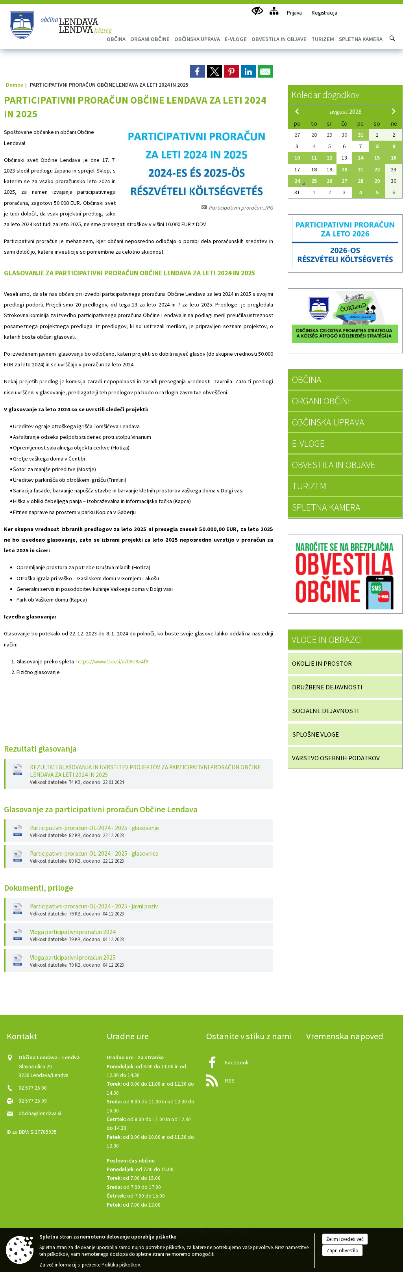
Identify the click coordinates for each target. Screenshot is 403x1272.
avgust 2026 (346, 111)
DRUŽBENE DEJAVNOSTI (327, 687)
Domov (14, 84)
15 (377, 157)
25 (314, 180)
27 (344, 180)
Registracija (324, 12)
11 (314, 157)
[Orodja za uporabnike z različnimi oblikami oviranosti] (257, 10)
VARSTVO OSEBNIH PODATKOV (336, 758)
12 (329, 157)
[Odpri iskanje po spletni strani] (392, 38)
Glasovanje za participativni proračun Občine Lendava (101, 809)
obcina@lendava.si (39, 1113)
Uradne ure (128, 1036)
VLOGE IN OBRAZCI (327, 639)
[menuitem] (150, 39)
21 (360, 169)
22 (377, 169)
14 (360, 157)
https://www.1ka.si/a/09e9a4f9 (112, 661)
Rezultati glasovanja (40, 749)
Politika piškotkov (121, 1264)
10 (297, 157)
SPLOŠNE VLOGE (315, 734)
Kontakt (22, 1036)
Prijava (294, 12)
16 (393, 157)
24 (297, 180)
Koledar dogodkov (325, 95)
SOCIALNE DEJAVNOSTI (325, 710)
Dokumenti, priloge (38, 888)
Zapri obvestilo (342, 1250)
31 (360, 134)
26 (329, 180)
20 (344, 169)
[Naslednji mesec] (393, 111)
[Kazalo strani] (273, 10)
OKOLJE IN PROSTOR (322, 663)
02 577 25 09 (32, 1100)
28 (360, 180)
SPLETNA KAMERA (326, 507)
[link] (197, 71)
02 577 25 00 (32, 1087)
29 (377, 180)
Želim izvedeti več (345, 1239)
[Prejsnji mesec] (297, 111)
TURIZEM (309, 486)
